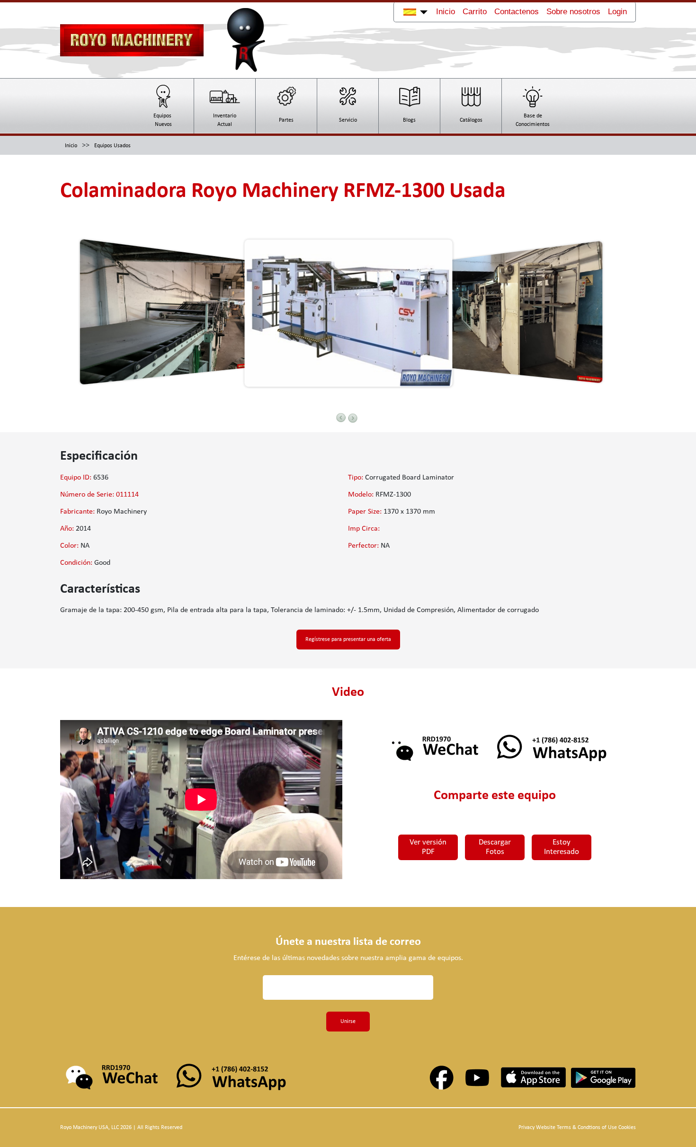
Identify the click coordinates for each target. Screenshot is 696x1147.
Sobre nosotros (573, 11)
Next (352, 418)
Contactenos (516, 11)
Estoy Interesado (561, 847)
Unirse (348, 1021)
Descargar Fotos (495, 847)
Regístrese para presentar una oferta (348, 639)
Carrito (475, 11)
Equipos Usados (112, 146)
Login (617, 11)
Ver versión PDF (428, 847)
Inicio (445, 11)
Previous (341, 417)
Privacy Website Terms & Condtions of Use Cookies (577, 1127)
